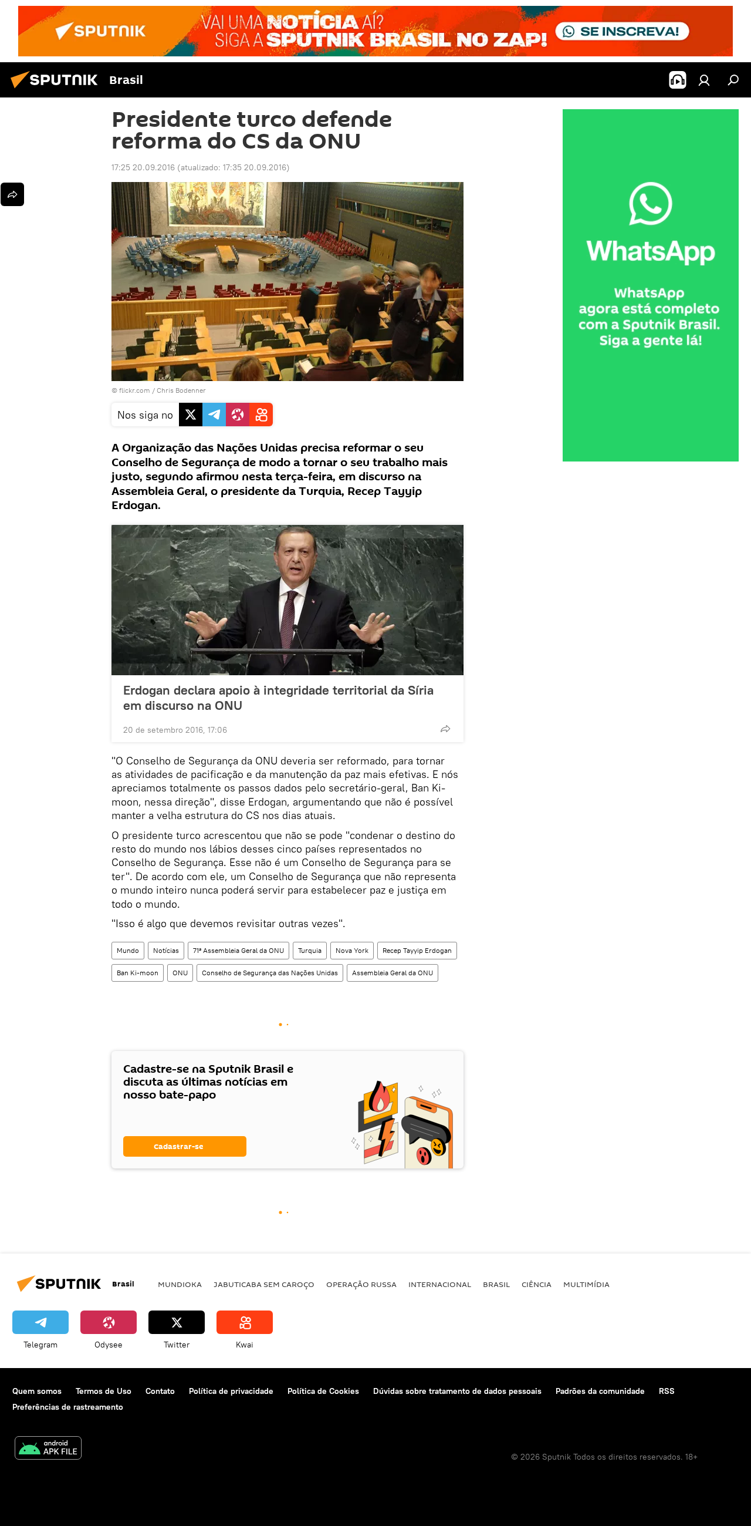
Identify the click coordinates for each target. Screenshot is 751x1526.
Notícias (166, 950)
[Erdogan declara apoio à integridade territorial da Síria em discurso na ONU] (287, 600)
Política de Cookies (323, 1391)
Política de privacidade (231, 1391)
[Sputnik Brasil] (57, 90)
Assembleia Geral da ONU (392, 972)
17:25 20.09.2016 (143, 167)
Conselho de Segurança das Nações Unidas (270, 972)
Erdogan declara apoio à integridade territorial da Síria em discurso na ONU (278, 697)
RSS (667, 1391)
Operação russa (361, 1284)
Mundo (128, 950)
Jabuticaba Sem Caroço (264, 1284)
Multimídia (586, 1284)
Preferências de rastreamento (67, 1407)
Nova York (352, 950)
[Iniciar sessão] (704, 80)
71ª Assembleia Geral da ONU (238, 950)
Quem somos (37, 1391)
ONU (180, 972)
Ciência (537, 1284)
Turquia (310, 950)
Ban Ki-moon (137, 972)
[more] (445, 728)
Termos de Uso (103, 1391)
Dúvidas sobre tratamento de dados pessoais (457, 1391)
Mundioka (180, 1284)
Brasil (496, 1284)
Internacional (439, 1284)
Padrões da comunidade (600, 1391)
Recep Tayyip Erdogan (417, 950)
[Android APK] (48, 1449)
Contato (160, 1391)
